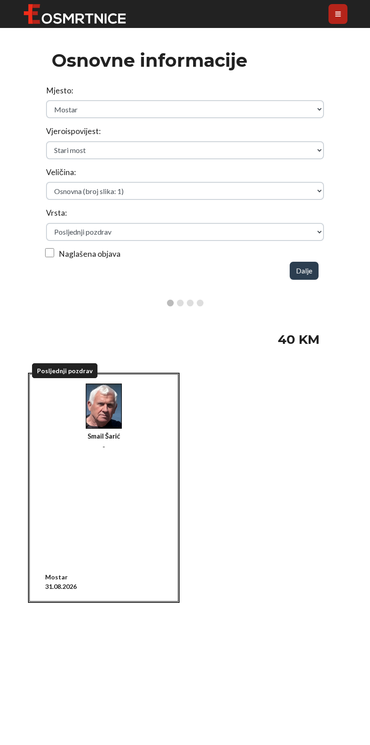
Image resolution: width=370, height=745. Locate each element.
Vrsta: (56, 212)
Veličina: (61, 172)
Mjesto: (59, 90)
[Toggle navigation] (337, 14)
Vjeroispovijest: (73, 131)
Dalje (304, 270)
